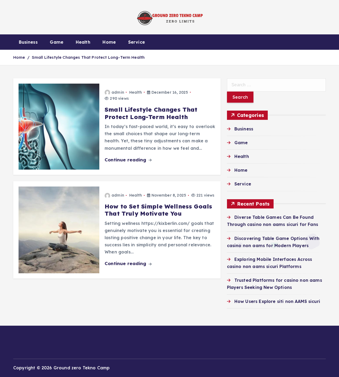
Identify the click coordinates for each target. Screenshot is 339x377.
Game (56, 42)
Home (109, 42)
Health (83, 42)
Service (136, 42)
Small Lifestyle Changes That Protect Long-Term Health (88, 57)
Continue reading (126, 159)
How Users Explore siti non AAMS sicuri (277, 301)
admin (117, 92)
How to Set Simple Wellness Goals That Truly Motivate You (158, 210)
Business (28, 42)
